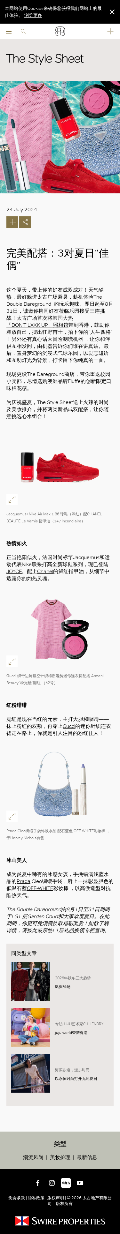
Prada (23, 881)
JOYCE (14, 571)
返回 (114, 1163)
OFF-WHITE (40, 888)
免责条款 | (18, 1197)
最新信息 (87, 1157)
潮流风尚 (33, 1157)
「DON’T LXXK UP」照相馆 (37, 325)
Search (23, 31)
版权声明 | (56, 1197)
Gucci (69, 726)
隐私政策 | (37, 1197)
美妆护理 (60, 1157)
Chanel (45, 571)
